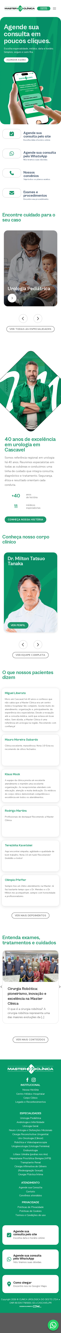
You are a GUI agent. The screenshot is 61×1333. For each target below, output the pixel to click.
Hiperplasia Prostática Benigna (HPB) (30, 1158)
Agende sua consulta (39, 153)
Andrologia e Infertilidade (30, 1122)
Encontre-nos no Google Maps (30, 1286)
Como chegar (22, 1282)
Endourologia (30, 1150)
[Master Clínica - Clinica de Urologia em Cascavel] (20, 8)
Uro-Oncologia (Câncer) (30, 1138)
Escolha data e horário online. (29, 1238)
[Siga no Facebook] (27, 1080)
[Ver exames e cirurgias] (12, 192)
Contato (30, 1191)
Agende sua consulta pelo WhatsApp (27, 1257)
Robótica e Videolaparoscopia (30, 1142)
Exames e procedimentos (35, 194)
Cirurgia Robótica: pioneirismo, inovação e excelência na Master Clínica (27, 996)
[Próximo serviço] (37, 318)
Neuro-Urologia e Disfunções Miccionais (30, 1130)
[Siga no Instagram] (34, 1080)
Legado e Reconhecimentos (30, 1102)
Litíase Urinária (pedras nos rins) (30, 1154)
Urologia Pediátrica (30, 1118)
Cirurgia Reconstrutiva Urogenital (30, 1134)
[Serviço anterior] (23, 318)
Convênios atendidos (30, 1195)
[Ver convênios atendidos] (11, 173)
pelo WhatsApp (35, 156)
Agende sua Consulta (30, 1187)
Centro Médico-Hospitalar (30, 1094)
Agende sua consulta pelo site (37, 134)
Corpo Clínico (30, 1098)
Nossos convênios (31, 174)
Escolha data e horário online (36, 140)
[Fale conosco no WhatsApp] (53, 1325)
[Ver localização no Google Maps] (12, 153)
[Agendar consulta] (12, 133)
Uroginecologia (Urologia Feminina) (30, 1146)
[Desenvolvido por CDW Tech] (30, 1306)
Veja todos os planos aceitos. (37, 179)
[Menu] (54, 8)
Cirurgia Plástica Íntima (30, 1174)
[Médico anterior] (23, 644)
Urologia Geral (30, 1126)
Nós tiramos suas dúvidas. (35, 159)
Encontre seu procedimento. (36, 199)
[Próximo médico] (37, 644)
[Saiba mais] (12, 298)
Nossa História (30, 1090)
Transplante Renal (30, 1162)
